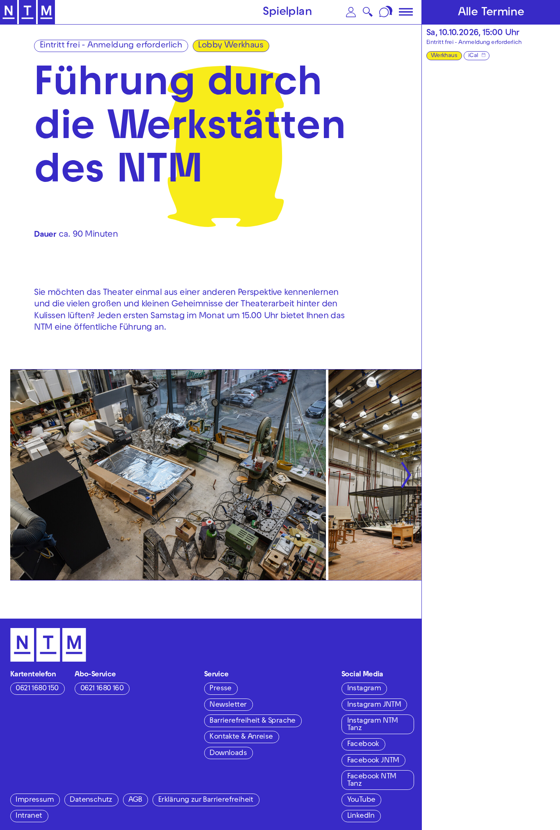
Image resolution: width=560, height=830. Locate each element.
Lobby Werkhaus (230, 46)
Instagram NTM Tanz (372, 725)
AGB (135, 800)
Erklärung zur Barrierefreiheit (205, 800)
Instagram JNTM (374, 705)
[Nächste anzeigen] (406, 475)
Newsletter (227, 705)
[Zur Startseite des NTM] (27, 12)
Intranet (29, 816)
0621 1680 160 (101, 688)
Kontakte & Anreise (241, 737)
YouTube (361, 800)
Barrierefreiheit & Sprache (252, 721)
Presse (220, 688)
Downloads (228, 753)
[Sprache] (386, 12)
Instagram (364, 688)
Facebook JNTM (373, 760)
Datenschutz (91, 800)
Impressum (35, 800)
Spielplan (287, 12)
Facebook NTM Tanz (371, 780)
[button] (351, 12)
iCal (473, 56)
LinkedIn (361, 816)
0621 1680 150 (37, 688)
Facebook (363, 744)
